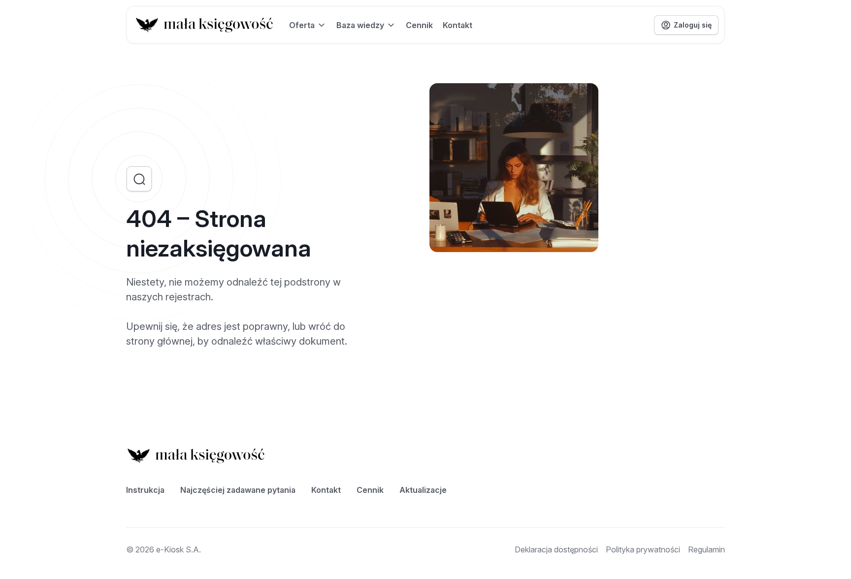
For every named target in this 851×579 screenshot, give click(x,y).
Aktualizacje (423, 490)
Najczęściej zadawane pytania (237, 490)
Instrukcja (145, 490)
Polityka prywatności (643, 549)
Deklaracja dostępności (556, 549)
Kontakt (457, 25)
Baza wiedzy (360, 25)
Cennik (419, 25)
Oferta (302, 25)
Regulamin (706, 549)
